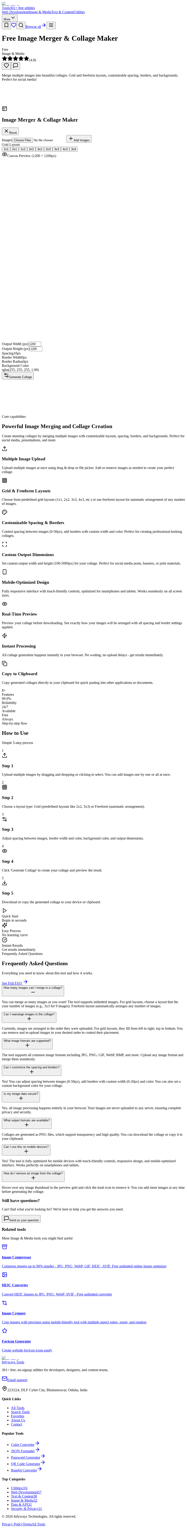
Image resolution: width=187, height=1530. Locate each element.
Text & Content (62, 12)
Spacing (7, 353)
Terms (27, 1524)
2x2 (31, 149)
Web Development (15, 12)
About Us (18, 1420)
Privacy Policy (12, 1524)
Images (7, 140)
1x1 (6, 149)
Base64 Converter (24, 1470)
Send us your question (24, 1220)
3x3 (56, 149)
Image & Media (40, 12)
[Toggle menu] (51, 25)
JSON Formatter (23, 1451)
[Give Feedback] (15, 66)
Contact (16, 1424)
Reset (13, 132)
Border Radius (12, 361)
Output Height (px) (15, 349)
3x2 (39, 149)
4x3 (65, 149)
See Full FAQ (12, 983)
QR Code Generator (25, 1464)
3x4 (73, 149)
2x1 (14, 149)
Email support (17, 1380)
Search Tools (20, 1412)
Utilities (79, 12)
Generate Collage (20, 377)
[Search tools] (21, 25)
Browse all (33, 27)
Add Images (82, 140)
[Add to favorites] (6, 66)
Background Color (15, 366)
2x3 (48, 149)
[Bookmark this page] (6, 25)
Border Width (11, 357)
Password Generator (25, 1457)
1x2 (23, 149)
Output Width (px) (15, 344)
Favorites (17, 1416)
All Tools (17, 1408)
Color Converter (22, 1445)
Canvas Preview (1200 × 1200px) (31, 156)
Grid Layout (11, 145)
